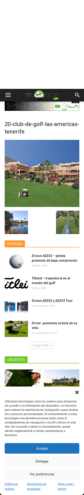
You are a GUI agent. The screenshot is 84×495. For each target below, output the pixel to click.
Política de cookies (11, 486)
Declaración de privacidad (36, 486)
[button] (77, 392)
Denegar (42, 461)
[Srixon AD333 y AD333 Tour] (16, 306)
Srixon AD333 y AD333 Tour (52, 301)
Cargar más (40, 345)
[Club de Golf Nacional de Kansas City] (62, 381)
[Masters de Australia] (22, 381)
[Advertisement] (42, 44)
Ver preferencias (42, 474)
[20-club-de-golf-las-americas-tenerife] (42, 206)
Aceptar (42, 448)
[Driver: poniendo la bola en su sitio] (16, 329)
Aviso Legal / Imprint (66, 486)
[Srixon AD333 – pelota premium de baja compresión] (16, 261)
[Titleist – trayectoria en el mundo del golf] (16, 284)
